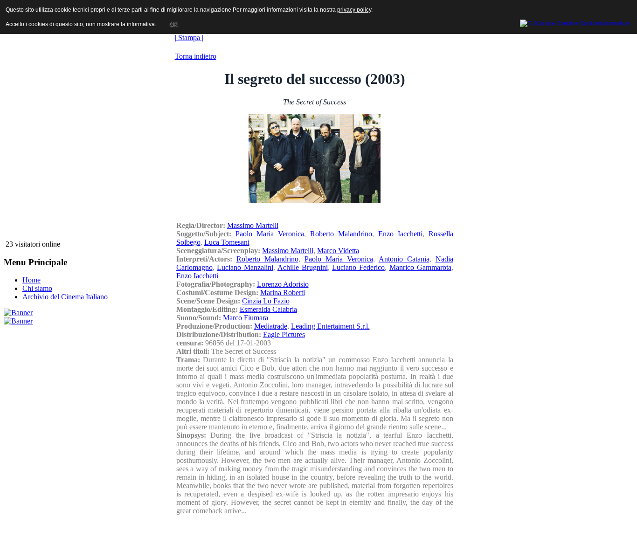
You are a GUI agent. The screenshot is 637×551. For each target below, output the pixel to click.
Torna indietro (195, 56)
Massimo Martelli (252, 225)
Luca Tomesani (226, 242)
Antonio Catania (404, 259)
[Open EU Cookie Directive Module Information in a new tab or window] (574, 22)
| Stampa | (189, 37)
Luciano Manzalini (245, 267)
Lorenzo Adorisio (283, 284)
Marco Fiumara (245, 318)
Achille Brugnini (302, 267)
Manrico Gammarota (420, 267)
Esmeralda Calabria (268, 309)
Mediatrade (270, 326)
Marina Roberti (282, 292)
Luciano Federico (358, 267)
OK (173, 24)
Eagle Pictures (284, 334)
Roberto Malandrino (341, 234)
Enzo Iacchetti (400, 234)
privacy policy (354, 10)
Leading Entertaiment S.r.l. (330, 326)
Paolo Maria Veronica (269, 234)
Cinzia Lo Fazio (266, 301)
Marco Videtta (338, 251)
